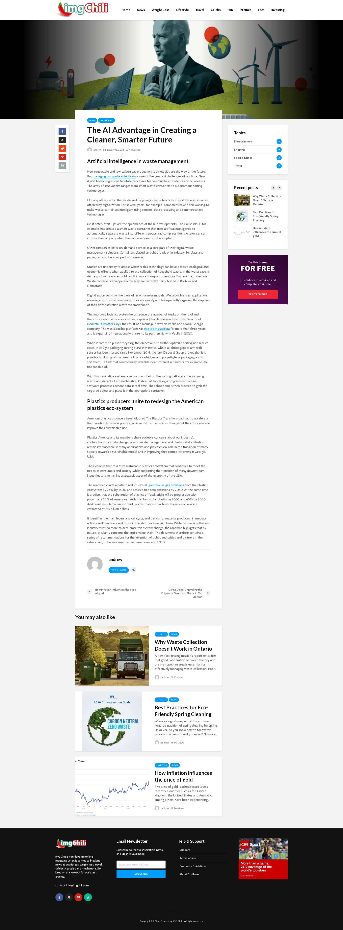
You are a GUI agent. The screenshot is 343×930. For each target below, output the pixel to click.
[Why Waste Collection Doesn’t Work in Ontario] (112, 655)
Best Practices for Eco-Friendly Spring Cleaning (183, 710)
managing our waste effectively (114, 176)
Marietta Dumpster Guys (104, 324)
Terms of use (187, 858)
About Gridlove (189, 874)
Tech (261, 10)
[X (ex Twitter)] (69, 897)
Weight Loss (161, 10)
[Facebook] (59, 897)
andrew (97, 149)
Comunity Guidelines (192, 866)
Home (125, 10)
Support (184, 850)
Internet (245, 10)
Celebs (216, 10)
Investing (278, 10)
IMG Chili (177, 920)
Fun (230, 10)
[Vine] (88, 897)
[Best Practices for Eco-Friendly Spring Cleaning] (112, 721)
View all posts (119, 570)
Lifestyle (182, 10)
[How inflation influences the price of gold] (112, 786)
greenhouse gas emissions (166, 485)
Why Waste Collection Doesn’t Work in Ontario (183, 645)
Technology (106, 120)
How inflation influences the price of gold (183, 776)
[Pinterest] (78, 897)
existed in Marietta (157, 329)
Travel (200, 10)
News (141, 10)
